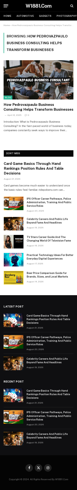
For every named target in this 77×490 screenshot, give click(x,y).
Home (7, 16)
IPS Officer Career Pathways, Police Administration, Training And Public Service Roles (49, 202)
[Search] (71, 6)
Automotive (25, 16)
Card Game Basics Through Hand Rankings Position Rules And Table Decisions (34, 168)
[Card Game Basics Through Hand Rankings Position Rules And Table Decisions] (13, 320)
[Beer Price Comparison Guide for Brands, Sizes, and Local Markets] (13, 277)
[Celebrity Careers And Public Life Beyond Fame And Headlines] (13, 223)
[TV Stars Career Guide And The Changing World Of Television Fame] (13, 241)
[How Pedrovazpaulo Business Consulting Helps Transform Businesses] (38, 79)
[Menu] (6, 6)
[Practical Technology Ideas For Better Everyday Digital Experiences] (13, 259)
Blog (8, 97)
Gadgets (45, 16)
